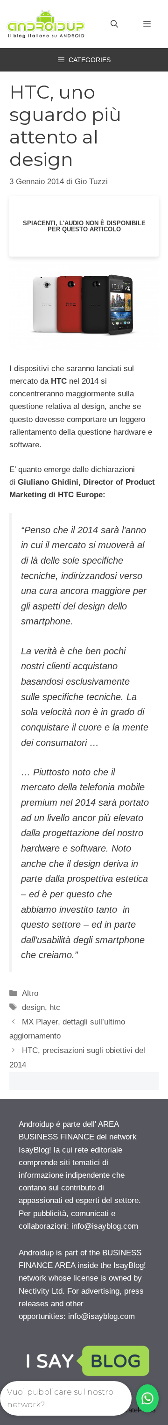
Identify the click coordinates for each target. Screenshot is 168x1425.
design (33, 1007)
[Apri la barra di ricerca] (114, 24)
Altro (30, 993)
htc (54, 1007)
